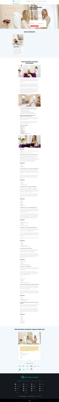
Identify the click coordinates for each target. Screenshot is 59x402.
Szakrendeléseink (38, 3)
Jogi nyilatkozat (31, 399)
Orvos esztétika (34, 390)
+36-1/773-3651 (39, 396)
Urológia (17, 390)
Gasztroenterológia (18, 386)
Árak (45, 3)
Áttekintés (34, 3)
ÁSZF (27, 399)
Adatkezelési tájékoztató (35, 399)
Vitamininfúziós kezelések (26, 390)
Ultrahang (42, 388)
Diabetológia (17, 392)
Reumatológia (34, 388)
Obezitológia (26, 392)
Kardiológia (42, 386)
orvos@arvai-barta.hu (32, 396)
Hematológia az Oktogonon (34, 386)
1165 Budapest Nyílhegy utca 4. (23, 396)
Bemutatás (43, 3)
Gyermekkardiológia (27, 386)
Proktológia (26, 388)
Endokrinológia (42, 390)
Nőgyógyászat (18, 388)
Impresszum (29, 399)
